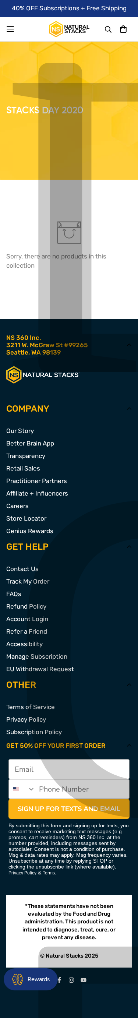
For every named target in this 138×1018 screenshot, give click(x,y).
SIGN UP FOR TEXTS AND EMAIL (69, 808)
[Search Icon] (108, 29)
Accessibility (24, 644)
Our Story (20, 430)
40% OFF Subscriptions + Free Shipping (69, 8)
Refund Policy (26, 606)
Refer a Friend (26, 631)
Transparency (25, 455)
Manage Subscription (36, 656)
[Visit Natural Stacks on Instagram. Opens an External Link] (71, 980)
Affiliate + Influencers (37, 493)
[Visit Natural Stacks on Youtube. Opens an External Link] (83, 980)
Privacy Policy (26, 719)
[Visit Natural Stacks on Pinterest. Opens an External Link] (59, 980)
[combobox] (22, 789)
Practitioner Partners (36, 481)
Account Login (27, 619)
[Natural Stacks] (69, 29)
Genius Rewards (29, 531)
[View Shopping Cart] (123, 29)
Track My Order (27, 581)
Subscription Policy (34, 732)
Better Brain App (30, 443)
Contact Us (22, 569)
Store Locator (26, 518)
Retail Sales (23, 468)
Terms (49, 873)
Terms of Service (30, 707)
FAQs (13, 594)
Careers (17, 506)
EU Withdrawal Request (40, 669)
